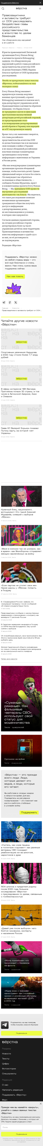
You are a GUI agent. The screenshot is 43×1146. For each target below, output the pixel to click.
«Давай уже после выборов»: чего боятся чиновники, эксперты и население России (18, 931)
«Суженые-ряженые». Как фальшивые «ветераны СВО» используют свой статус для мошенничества (18, 712)
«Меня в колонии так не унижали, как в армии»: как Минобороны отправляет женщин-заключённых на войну (21, 551)
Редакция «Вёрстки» (8, 48)
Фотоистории (9, 1068)
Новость (19, 48)
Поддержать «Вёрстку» (14, 1094)
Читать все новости (9, 659)
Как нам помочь (15, 276)
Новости (12, 361)
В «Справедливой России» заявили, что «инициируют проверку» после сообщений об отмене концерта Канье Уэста (18, 604)
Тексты (14, 520)
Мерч (4, 1099)
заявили (6, 61)
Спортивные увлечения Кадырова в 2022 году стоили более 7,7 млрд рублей (19, 355)
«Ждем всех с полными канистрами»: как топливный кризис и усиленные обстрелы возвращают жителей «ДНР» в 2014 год (20, 996)
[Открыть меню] (40, 8)
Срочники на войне (14, 759)
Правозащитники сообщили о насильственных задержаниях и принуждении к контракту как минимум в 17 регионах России (20, 615)
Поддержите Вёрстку (10, 3)
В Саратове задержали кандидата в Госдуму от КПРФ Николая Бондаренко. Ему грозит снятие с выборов (19, 626)
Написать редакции (12, 1089)
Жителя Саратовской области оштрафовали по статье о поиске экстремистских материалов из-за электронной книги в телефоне (21, 649)
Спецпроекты (9, 1073)
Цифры (5, 1063)
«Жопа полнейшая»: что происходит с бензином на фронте (16, 963)
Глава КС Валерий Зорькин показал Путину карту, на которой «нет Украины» (20, 431)
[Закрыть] (40, 3)
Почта (5, 1127)
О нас (5, 1084)
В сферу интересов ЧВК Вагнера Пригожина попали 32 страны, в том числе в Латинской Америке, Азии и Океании (20, 393)
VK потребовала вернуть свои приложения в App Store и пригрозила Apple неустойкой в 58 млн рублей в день (21, 638)
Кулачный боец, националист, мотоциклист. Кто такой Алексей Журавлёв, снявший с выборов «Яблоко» (18, 513)
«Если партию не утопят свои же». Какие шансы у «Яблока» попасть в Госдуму (19, 588)
